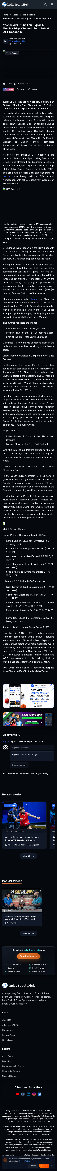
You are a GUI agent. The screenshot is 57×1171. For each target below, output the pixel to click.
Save (22, 89)
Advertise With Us (10, 1025)
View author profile (17, 41)
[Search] (45, 4)
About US (6, 1020)
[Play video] (22, 900)
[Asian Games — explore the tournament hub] (28, 719)
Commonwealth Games (13, 1066)
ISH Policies (7, 1040)
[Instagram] (34, 1094)
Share (34, 89)
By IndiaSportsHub (18, 38)
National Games (9, 1076)
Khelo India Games (11, 1071)
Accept (44, 1166)
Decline (33, 1166)
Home (5, 15)
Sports (16, 15)
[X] (23, 1094)
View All (26, 856)
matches (7, 176)
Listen (10, 89)
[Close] (52, 1165)
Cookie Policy (24, 1161)
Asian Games (8, 1056)
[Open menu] (52, 4)
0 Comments (23, 84)
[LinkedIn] (28, 1094)
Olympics (6, 1061)
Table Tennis (29, 15)
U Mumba (33, 299)
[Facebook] (39, 1094)
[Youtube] (17, 1094)
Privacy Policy (8, 1035)
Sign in (6, 741)
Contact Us (7, 1030)
